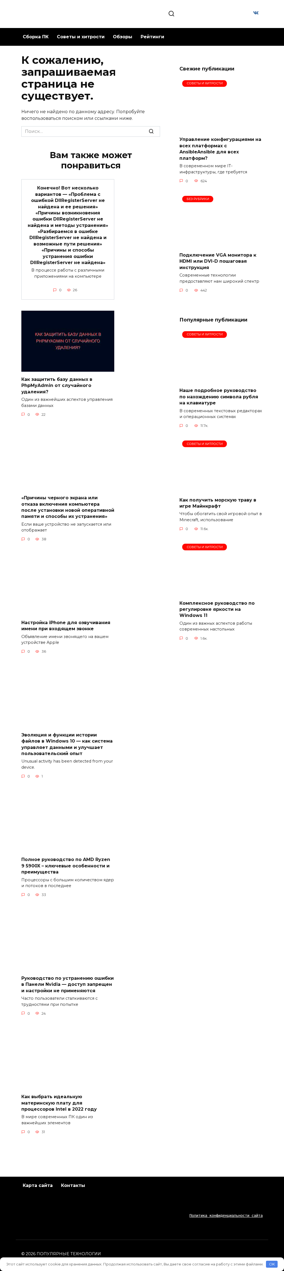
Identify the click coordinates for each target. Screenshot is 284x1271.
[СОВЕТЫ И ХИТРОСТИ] (221, 128)
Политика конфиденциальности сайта (226, 1215)
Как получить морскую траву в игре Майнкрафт (217, 502)
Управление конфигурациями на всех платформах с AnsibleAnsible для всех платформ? (220, 149)
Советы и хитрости (81, 36)
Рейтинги (152, 36)
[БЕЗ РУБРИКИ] (221, 244)
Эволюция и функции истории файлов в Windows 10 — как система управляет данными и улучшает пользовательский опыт (67, 744)
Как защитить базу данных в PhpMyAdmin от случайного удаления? (56, 385)
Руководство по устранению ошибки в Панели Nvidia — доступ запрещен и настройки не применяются (67, 984)
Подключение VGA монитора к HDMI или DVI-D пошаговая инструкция (217, 261)
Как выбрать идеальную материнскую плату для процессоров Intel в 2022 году (59, 1103)
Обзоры (122, 36)
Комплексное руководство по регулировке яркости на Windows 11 (217, 609)
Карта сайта (38, 1185)
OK (272, 1264)
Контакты (73, 1185)
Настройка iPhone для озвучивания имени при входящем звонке (65, 625)
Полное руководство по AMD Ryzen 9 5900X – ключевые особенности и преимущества (65, 866)
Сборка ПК (36, 36)
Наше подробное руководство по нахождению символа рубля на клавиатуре (218, 397)
